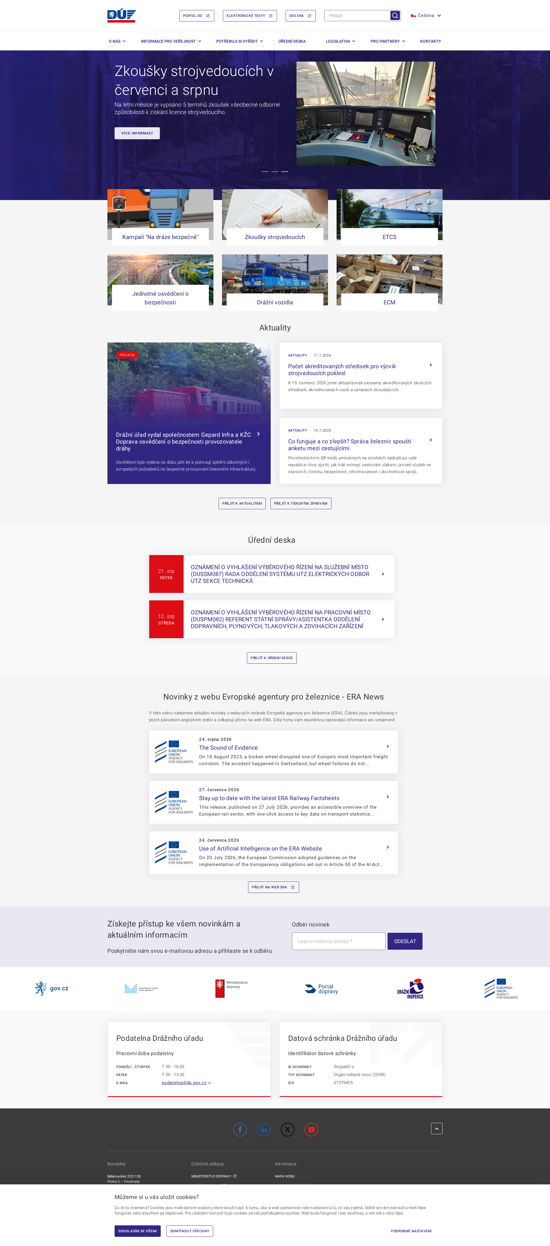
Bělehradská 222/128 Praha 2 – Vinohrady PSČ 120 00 (124, 1181)
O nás (114, 41)
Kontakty (430, 41)
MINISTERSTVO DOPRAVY (211, 1176)
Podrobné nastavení (411, 1231)
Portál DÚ (193, 16)
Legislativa (338, 41)
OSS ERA (296, 16)
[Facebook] (240, 1130)
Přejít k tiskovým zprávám (301, 503)
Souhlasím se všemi (137, 1231)
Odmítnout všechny (189, 1231)
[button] (425, 15)
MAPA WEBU (285, 1176)
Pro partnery (385, 41)
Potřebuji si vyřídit (237, 41)
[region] (275, 125)
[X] (287, 1130)
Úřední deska (292, 41)
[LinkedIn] (264, 1130)
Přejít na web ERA (269, 887)
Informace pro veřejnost (168, 41)
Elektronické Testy (246, 16)
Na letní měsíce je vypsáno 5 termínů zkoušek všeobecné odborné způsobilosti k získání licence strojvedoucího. (197, 108)
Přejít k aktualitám (242, 503)
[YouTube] (311, 1130)
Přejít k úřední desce (272, 658)
